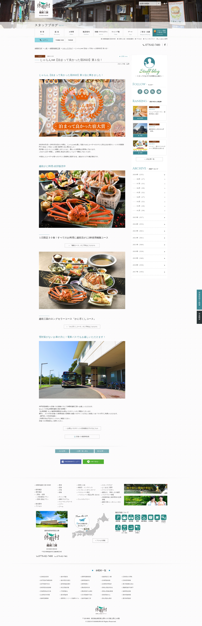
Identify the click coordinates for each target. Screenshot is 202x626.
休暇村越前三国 (55, 48)
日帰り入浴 (122, 39)
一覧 (46, 48)
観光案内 (130, 39)
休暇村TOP (38, 48)
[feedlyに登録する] (158, 91)
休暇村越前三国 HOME (109, 39)
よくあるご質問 (162, 39)
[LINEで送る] (146, 91)
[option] (82, 108)
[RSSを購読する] (152, 91)
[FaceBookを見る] (140, 91)
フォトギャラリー (150, 39)
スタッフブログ (67, 48)
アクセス (139, 39)
